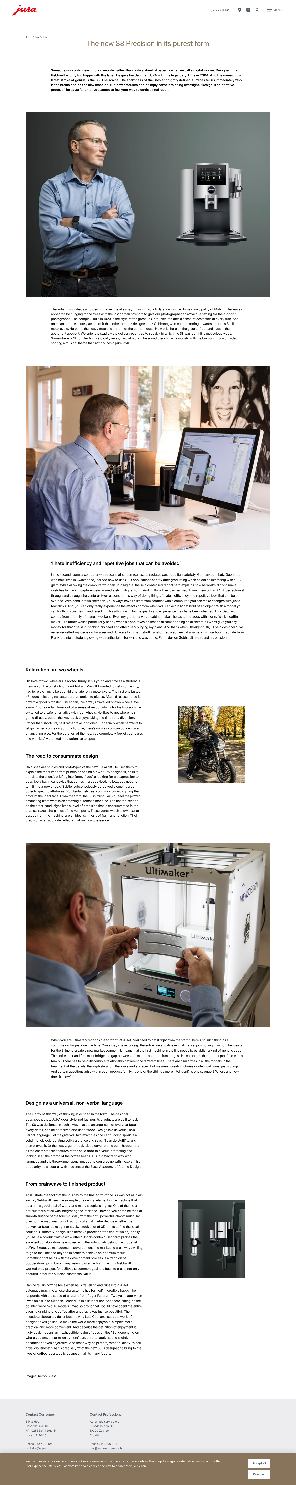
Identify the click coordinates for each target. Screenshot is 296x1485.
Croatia (212, 10)
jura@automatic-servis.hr (106, 1448)
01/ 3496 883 (108, 1443)
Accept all (259, 1463)
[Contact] (248, 9)
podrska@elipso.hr (38, 1448)
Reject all (259, 1474)
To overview (39, 37)
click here (140, 1466)
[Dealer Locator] (239, 9)
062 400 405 (43, 1443)
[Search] (257, 9)
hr (227, 10)
